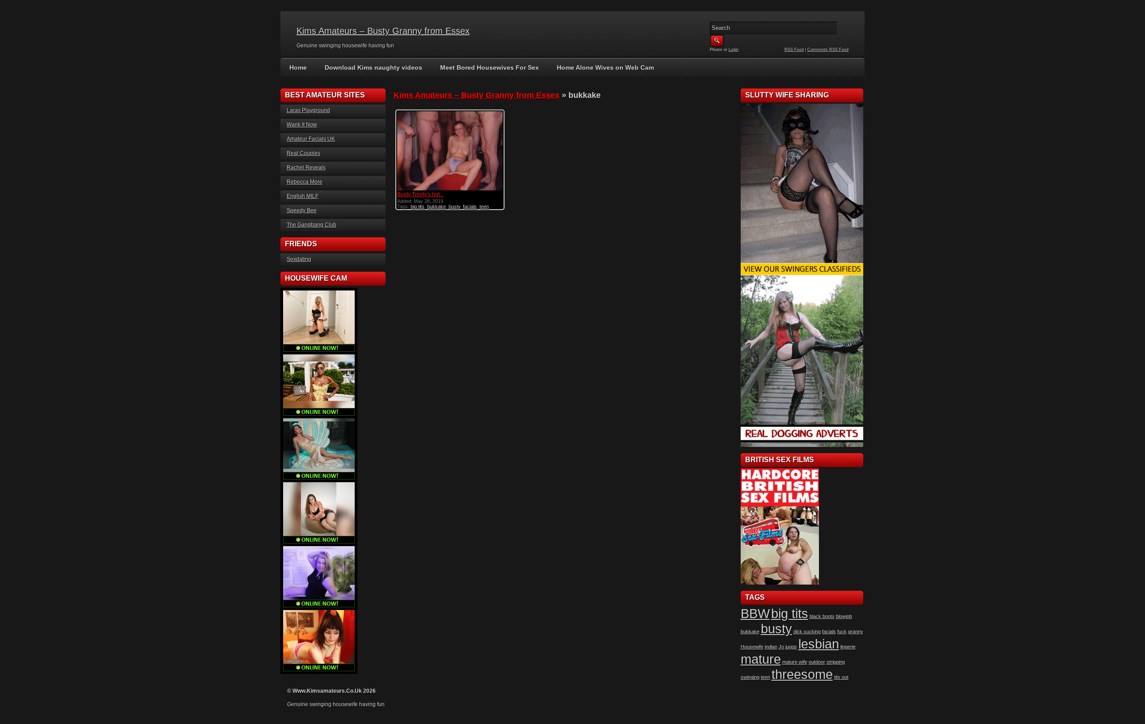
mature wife (794, 662)
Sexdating (299, 259)
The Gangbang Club (311, 225)
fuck (842, 631)
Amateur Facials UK (311, 139)
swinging (750, 677)
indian (771, 646)
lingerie (848, 646)
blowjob (844, 616)
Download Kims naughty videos (373, 67)
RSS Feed (794, 49)
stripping (836, 662)
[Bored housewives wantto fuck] (802, 273)
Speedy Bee (302, 210)
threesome (802, 674)
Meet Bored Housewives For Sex (489, 67)
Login (733, 49)
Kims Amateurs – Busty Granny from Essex (383, 31)
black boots (822, 616)
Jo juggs (788, 646)
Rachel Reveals (306, 167)
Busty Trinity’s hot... (420, 194)
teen (484, 206)
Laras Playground (308, 110)
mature (761, 659)
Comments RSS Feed (827, 49)
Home (298, 67)
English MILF (302, 196)
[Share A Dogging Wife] (802, 445)
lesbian (818, 643)
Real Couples (303, 153)
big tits (417, 206)
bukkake (436, 206)
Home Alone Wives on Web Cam (605, 67)
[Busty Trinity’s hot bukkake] (450, 189)
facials (470, 206)
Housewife (752, 646)
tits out (841, 677)
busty (454, 206)
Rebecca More (304, 182)
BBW (755, 613)
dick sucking (807, 631)
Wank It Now (302, 125)
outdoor (817, 662)
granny (855, 631)
